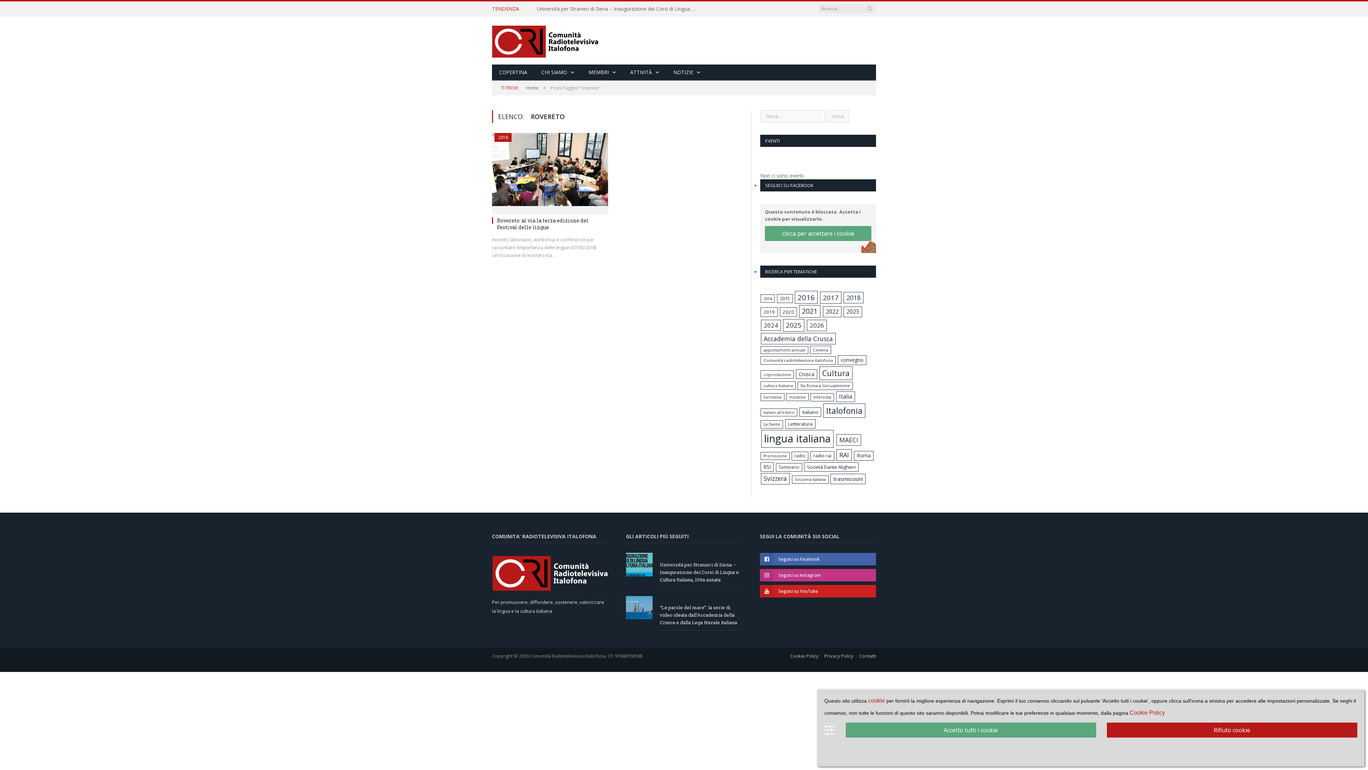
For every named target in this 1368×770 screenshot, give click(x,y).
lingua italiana (797, 438)
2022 (832, 311)
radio (799, 456)
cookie (876, 701)
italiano (810, 412)
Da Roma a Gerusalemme (825, 385)
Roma (864, 455)
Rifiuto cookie (1232, 730)
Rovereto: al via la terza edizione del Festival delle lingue (543, 223)
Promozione (775, 455)
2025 (794, 325)
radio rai (822, 455)
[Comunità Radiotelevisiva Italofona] (545, 40)
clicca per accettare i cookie (818, 233)
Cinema (820, 350)
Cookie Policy (804, 656)
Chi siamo (554, 72)
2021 (810, 311)
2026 (817, 325)
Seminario (789, 467)
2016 (806, 297)
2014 (767, 298)
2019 (769, 312)
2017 (831, 297)
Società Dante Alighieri (831, 467)
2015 (785, 298)
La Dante (771, 424)
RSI (767, 466)
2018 (503, 137)
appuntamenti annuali (784, 350)
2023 (852, 311)
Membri (599, 72)
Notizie (683, 72)
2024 (771, 325)
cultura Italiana (778, 385)
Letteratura (800, 424)
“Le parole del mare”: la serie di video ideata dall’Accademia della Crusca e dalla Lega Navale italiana (619, 9)
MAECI (848, 440)
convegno (852, 359)
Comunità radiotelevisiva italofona (798, 360)
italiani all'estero (778, 412)
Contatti (867, 656)
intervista (822, 397)
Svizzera (775, 478)
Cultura (836, 373)
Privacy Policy (839, 656)
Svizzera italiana (810, 479)
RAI (844, 455)
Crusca (806, 374)
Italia (845, 396)
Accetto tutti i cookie (971, 730)
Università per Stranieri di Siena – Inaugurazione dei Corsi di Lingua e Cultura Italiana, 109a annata (699, 572)
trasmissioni (848, 478)
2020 (788, 312)
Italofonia (844, 410)
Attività (641, 72)
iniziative (797, 397)
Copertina (513, 72)
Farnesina (772, 397)
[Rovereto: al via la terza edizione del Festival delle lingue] (550, 171)
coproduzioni (777, 374)
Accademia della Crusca (798, 338)
